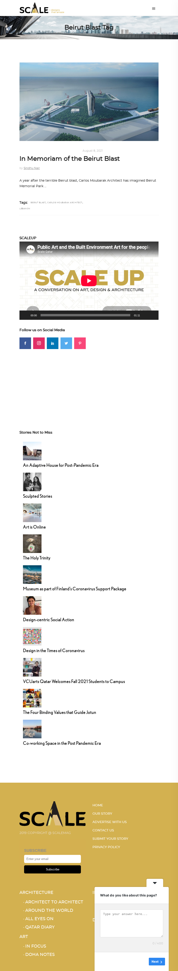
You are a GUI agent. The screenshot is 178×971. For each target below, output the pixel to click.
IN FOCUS (35, 946)
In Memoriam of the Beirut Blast (69, 159)
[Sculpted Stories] (32, 481)
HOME (97, 805)
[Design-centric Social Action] (32, 605)
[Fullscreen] (152, 315)
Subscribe (52, 869)
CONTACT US (103, 830)
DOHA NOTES (40, 955)
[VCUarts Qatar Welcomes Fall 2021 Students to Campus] (32, 666)
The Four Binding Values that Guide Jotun (59, 712)
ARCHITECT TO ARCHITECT (54, 902)
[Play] (25, 315)
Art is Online (34, 527)
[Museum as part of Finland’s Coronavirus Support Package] (32, 574)
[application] (89, 281)
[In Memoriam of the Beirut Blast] (89, 101)
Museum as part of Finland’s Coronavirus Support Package (74, 588)
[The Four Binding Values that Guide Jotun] (32, 697)
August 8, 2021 (93, 150)
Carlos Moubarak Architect (64, 203)
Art (23, 937)
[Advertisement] (89, 381)
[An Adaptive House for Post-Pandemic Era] (32, 450)
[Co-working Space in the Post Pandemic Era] (32, 728)
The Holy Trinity (36, 557)
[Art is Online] (32, 512)
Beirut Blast (38, 203)
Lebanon (24, 209)
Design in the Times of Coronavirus (54, 650)
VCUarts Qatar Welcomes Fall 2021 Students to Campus (74, 681)
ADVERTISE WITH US (109, 822)
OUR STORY (102, 813)
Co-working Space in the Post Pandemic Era (62, 743)
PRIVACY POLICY (106, 847)
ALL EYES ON (39, 919)
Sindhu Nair (32, 168)
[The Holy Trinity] (32, 543)
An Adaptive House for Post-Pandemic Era (61, 465)
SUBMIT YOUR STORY (110, 838)
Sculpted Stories (37, 496)
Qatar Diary (40, 927)
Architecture (31, 150)
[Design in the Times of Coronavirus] (32, 635)
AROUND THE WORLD (62, 150)
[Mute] (145, 315)
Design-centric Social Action (48, 619)
